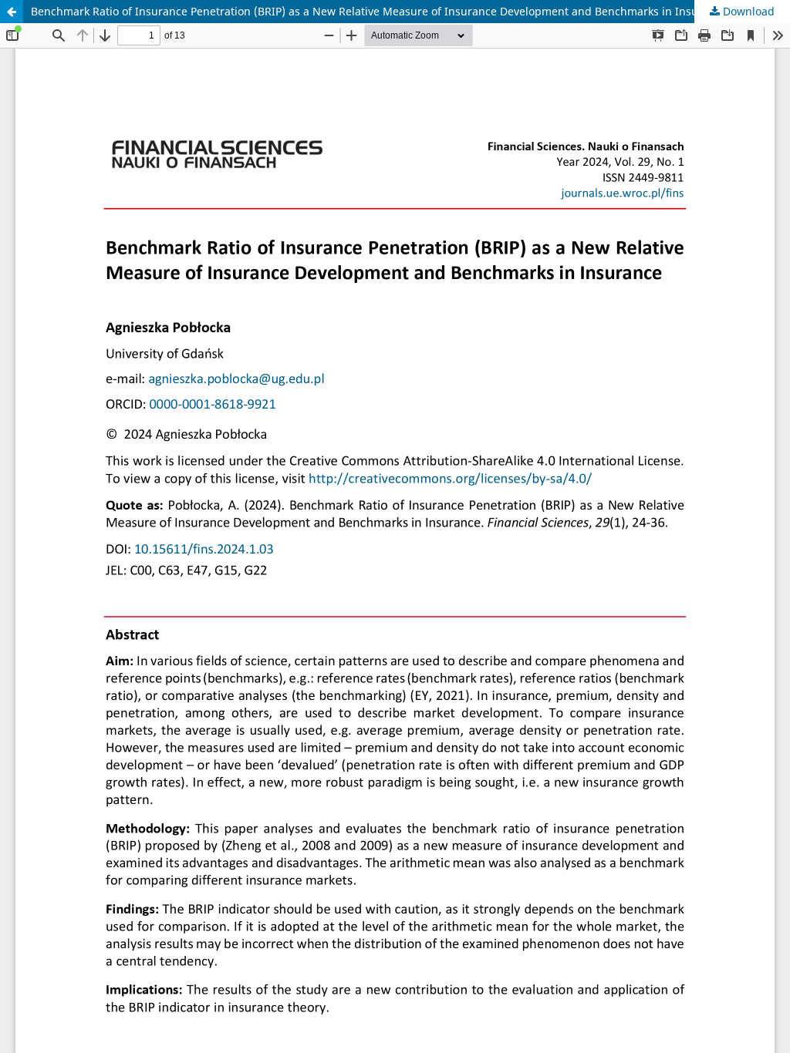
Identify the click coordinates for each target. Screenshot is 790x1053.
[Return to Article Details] (11, 11)
